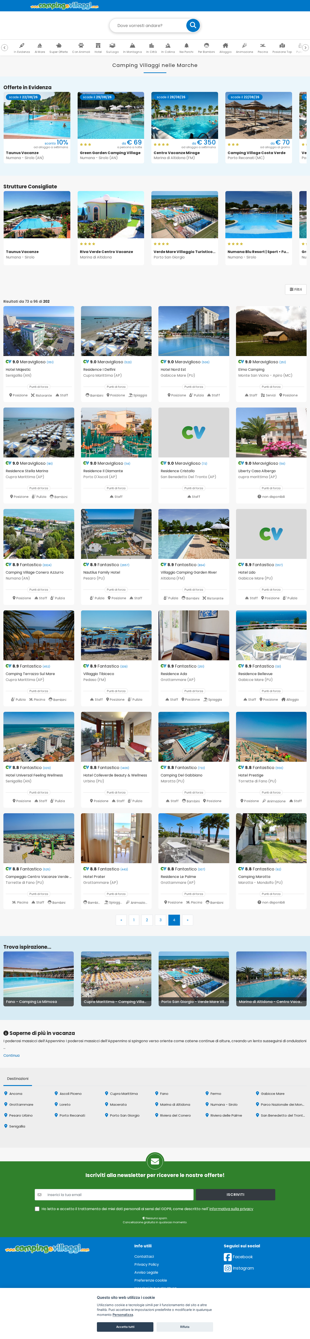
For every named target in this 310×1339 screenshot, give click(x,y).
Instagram (243, 1268)
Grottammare (20, 1104)
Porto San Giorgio (124, 1115)
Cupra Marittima (123, 1093)
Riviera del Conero (175, 1115)
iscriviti (235, 1194)
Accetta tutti (125, 1327)
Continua (11, 1055)
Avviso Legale (146, 1272)
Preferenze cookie (150, 1280)
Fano (163, 1093)
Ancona (15, 1093)
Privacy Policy (146, 1264)
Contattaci (144, 1256)
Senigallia (16, 1126)
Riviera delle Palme (226, 1115)
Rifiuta (184, 1327)
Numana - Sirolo (224, 1104)
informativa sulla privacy (231, 1208)
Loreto (65, 1104)
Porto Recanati (72, 1115)
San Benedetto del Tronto (282, 1115)
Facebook (242, 1257)
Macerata (118, 1104)
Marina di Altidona (174, 1104)
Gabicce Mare (272, 1093)
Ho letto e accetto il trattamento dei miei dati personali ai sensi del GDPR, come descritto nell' (147, 1208)
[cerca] (193, 25)
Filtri (297, 289)
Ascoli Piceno (70, 1093)
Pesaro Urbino (20, 1115)
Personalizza (123, 1315)
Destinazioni (17, 1078)
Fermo (215, 1093)
